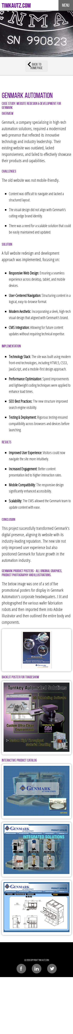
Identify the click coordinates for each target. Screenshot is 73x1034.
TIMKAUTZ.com (16, 5)
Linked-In (36, 969)
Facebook (21, 969)
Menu (65, 5)
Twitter (52, 969)
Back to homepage (36, 66)
